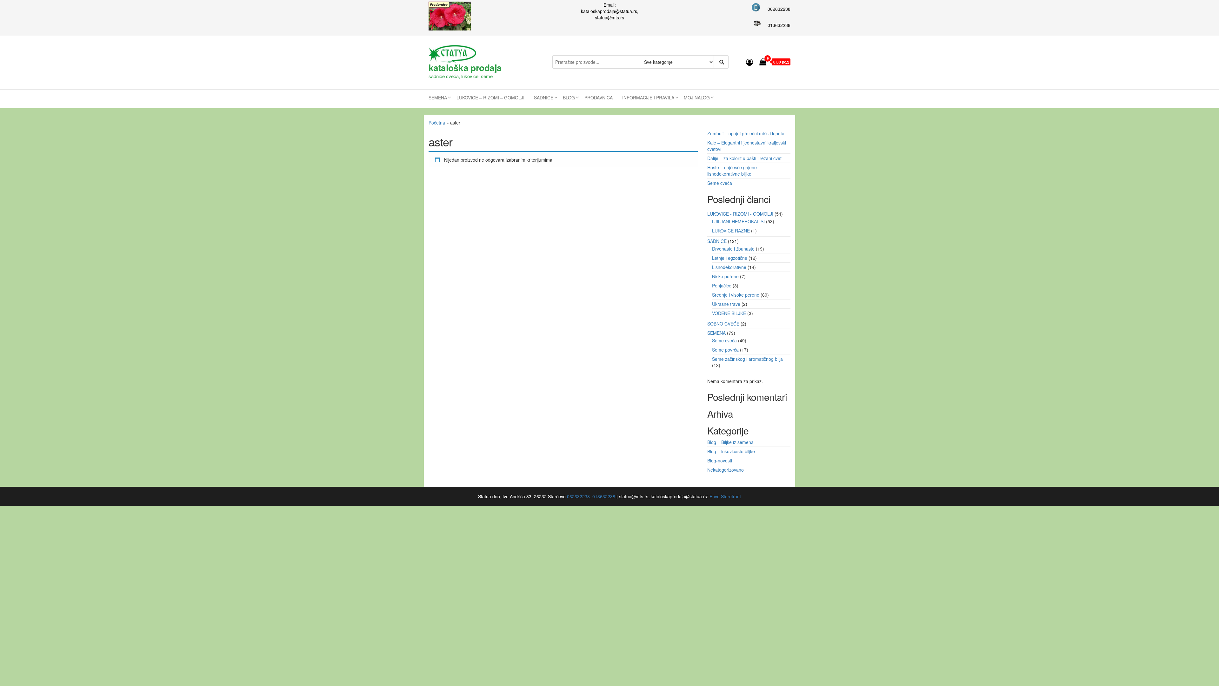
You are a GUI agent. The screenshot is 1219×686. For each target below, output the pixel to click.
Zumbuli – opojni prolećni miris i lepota (745, 133)
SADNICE (543, 97)
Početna (437, 122)
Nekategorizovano (725, 470)
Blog (569, 97)
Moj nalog (697, 97)
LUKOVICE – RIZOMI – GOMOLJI (490, 97)
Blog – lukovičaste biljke (731, 451)
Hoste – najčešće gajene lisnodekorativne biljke (732, 170)
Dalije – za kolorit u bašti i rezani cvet (744, 158)
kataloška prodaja (465, 67)
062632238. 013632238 (591, 496)
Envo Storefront (725, 496)
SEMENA (438, 97)
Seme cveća (719, 183)
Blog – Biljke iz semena (730, 442)
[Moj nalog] (749, 62)
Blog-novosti (719, 460)
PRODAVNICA (598, 97)
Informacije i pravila (648, 97)
